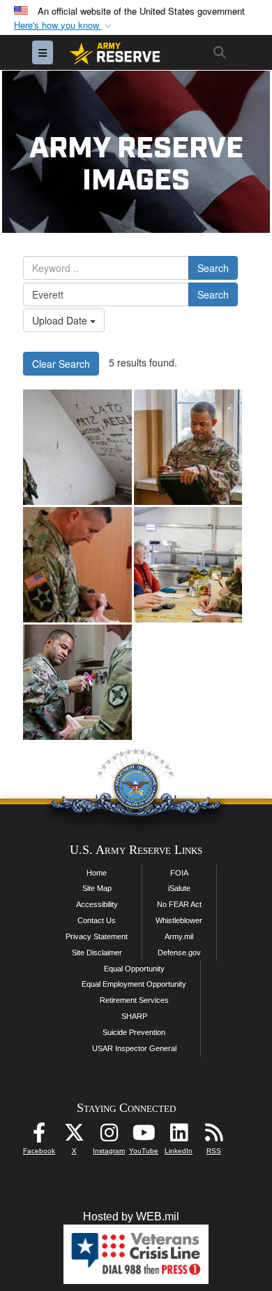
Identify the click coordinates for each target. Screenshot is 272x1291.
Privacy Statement (97, 936)
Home (96, 873)
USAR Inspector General (134, 1048)
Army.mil (179, 936)
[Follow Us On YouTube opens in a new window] (143, 1136)
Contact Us (96, 920)
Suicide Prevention (134, 1032)
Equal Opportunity (134, 968)
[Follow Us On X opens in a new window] (73, 1136)
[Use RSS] (213, 1136)
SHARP (134, 1016)
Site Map (97, 888)
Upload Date (61, 320)
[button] (64, 25)
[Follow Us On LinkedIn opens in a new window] (178, 1136)
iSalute (179, 888)
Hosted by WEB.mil (131, 1216)
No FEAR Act (179, 904)
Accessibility (97, 904)
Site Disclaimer (97, 952)
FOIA (179, 873)
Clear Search (61, 364)
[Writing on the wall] (77, 447)
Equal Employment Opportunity (134, 984)
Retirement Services (134, 1000)
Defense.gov (179, 952)
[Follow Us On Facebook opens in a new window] (39, 1136)
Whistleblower (179, 920)
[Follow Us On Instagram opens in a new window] (108, 1136)
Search (213, 268)
